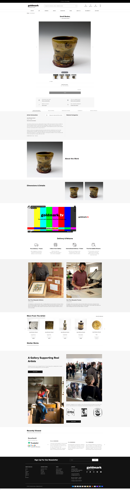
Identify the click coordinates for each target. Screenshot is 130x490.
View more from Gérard (31, 120)
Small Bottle (65, 334)
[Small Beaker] (55, 76)
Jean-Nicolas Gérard (65, 18)
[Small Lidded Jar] (81, 325)
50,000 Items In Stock (65, 1)
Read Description (64, 84)
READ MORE (35, 371)
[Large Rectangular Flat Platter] (33, 325)
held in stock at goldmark (75, 100)
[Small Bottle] (65, 325)
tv (25, 476)
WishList (90, 6)
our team (42, 471)
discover (27, 477)
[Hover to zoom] (65, 47)
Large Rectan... (33, 334)
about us (42, 470)
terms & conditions (59, 471)
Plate (97, 334)
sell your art (43, 473)
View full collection (99, 316)
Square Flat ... (49, 334)
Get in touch (44, 105)
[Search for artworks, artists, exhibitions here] (76, 6)
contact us (43, 472)
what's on (27, 473)
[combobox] (60, 6)
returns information (59, 473)
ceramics (27, 471)
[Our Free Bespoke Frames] (84, 280)
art (25, 470)
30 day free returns (74, 105)
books (26, 472)
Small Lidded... (80, 334)
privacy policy (58, 470)
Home (28, 13)
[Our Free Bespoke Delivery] (46, 280)
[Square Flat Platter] (49, 325)
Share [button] (52, 81)
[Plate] (97, 325)
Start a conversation (46, 100)
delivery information (59, 472)
